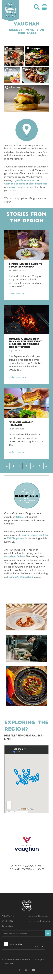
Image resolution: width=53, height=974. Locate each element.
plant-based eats (38, 183)
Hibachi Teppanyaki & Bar (34, 534)
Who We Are (8, 916)
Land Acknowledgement (39, 921)
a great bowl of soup (24, 180)
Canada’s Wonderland (20, 576)
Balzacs (19, 516)
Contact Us (7, 921)
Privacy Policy (8, 926)
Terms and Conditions (38, 916)
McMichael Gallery (14, 556)
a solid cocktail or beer (21, 186)
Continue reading (17, 293)
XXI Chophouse (15, 538)
